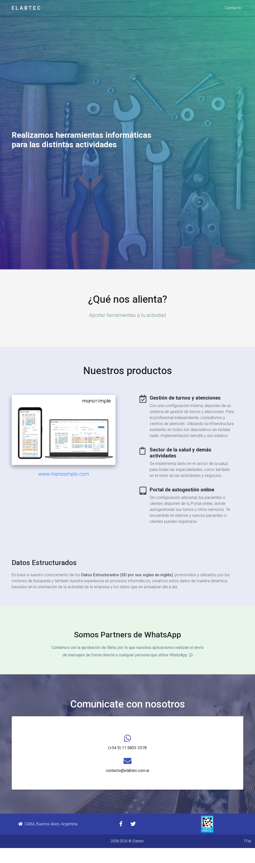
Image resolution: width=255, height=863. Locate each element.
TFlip (247, 841)
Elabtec (138, 841)
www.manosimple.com (63, 474)
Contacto (233, 7)
